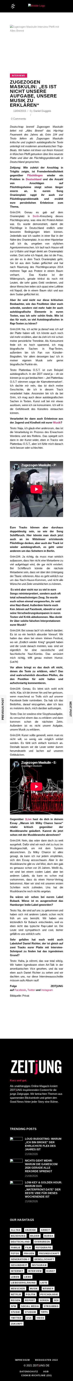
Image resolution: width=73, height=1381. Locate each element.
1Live (28, 819)
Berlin (36, 216)
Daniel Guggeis (42, 110)
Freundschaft (49, 1253)
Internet (17, 1271)
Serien (44, 1300)
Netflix (16, 1294)
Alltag (15, 1230)
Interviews (18, 75)
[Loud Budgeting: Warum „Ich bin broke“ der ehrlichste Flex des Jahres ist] (16, 1141)
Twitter (31, 989)
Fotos (15, 1253)
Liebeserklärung (23, 1283)
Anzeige (30, 1230)
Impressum (22, 1360)
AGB (46, 1371)
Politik (30, 1294)
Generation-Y (20, 1259)
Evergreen (42, 1242)
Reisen (15, 1300)
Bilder (35, 1236)
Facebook (20, 989)
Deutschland (33, 179)
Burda (48, 1236)
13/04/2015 (20, 110)
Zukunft (17, 1324)
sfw (13, 1306)
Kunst (50, 1271)
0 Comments (18, 118)
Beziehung (18, 1236)
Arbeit (45, 1230)
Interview (35, 1271)
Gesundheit (19, 1265)
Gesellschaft (44, 1259)
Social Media (30, 1306)
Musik (57, 422)
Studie (15, 1312)
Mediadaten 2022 (46, 1360)
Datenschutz (29, 1371)
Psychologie (49, 1294)
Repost (30, 1300)
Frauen (29, 1253)
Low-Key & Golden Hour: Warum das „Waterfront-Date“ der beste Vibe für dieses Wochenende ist (43, 1189)
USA (29, 1318)
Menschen (18, 1288)
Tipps (44, 1312)
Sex (56, 1300)
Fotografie (44, 1247)
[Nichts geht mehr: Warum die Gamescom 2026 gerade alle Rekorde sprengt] (16, 1163)
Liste (43, 1283)
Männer (48, 1288)
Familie (16, 1247)
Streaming (51, 1306)
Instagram (47, 989)
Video (40, 1318)
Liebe (27, 1277)
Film (28, 1247)
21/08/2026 (31, 1154)
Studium (30, 1312)
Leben (15, 1277)
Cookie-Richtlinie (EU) (36, 1375)
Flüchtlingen (35, 175)
